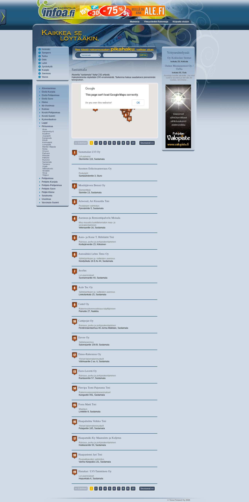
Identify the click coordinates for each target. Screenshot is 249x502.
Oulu (44, 59)
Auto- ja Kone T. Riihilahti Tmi (96, 237)
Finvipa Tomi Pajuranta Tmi (94, 387)
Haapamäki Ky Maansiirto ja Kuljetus (99, 437)
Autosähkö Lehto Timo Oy (93, 253)
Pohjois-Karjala (50, 182)
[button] (126, 115)
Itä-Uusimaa (48, 105)
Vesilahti (45, 171)
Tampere (46, 52)
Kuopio (45, 70)
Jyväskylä (47, 66)
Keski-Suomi (48, 116)
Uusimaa (46, 199)
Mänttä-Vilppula (49, 147)
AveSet (82, 270)
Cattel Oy (83, 304)
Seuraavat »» (147, 143)
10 (133, 143)
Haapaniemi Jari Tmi (90, 454)
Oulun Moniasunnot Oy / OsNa (179, 67)
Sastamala (47, 162)
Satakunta (47, 195)
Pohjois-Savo (48, 188)
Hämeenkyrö (48, 131)
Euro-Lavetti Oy (87, 370)
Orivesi (45, 151)
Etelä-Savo (47, 98)
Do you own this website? (98, 102)
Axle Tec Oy (85, 287)
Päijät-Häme (48, 192)
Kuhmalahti (47, 142)
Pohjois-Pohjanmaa (52, 185)
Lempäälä (46, 144)
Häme (45, 102)
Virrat (44, 173)
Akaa (44, 129)
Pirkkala (45, 155)
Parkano (46, 153)
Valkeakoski (47, 168)
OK (138, 102)
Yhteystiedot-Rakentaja (156, 21)
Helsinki (46, 49)
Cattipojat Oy (86, 320)
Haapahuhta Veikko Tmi (92, 421)
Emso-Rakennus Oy (89, 354)
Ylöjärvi (45, 175)
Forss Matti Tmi (87, 404)
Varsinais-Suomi (50, 202)
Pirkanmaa (47, 126)
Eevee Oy (84, 337)
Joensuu (46, 73)
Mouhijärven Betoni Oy (91, 185)
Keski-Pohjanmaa (51, 112)
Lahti (44, 63)
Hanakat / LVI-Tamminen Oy (95, 471)
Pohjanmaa (47, 178)
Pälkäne (45, 158)
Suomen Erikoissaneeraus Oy (95, 168)
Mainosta (134, 21)
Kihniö (45, 140)
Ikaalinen (46, 134)
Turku (45, 56)
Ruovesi (46, 160)
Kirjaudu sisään (181, 21)
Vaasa (45, 77)
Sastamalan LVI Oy (89, 151)
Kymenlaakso (49, 119)
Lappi (44, 123)
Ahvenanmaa (49, 88)
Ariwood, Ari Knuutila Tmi (93, 201)
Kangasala (47, 138)
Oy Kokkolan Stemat (179, 57)
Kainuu (45, 109)
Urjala (44, 166)
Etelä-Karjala (48, 92)
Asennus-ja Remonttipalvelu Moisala (99, 217)
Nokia (44, 149)
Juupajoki (46, 136)
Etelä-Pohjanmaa (50, 95)
